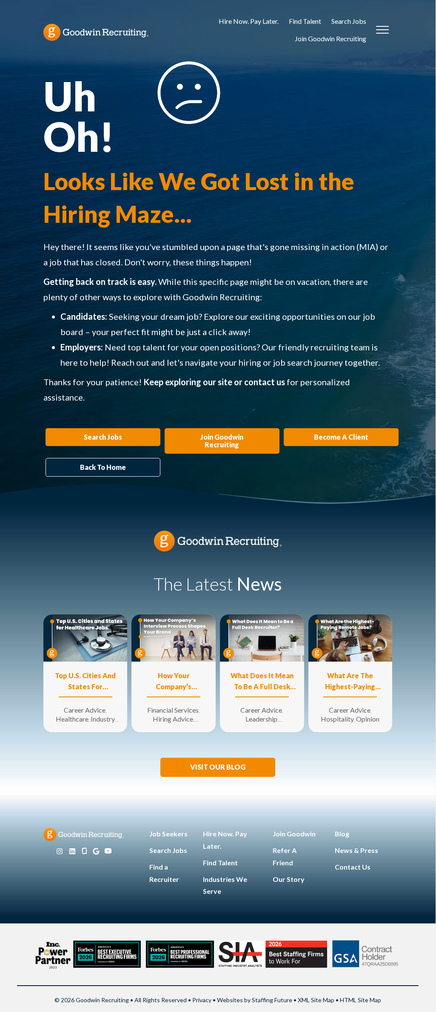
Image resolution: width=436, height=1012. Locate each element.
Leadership (261, 719)
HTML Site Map (360, 999)
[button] (217, 767)
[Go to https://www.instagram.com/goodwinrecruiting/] (59, 851)
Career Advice (84, 710)
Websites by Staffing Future (254, 999)
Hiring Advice (173, 719)
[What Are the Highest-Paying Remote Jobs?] (350, 637)
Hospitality (337, 719)
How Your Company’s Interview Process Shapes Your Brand (173, 681)
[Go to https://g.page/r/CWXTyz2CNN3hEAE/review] (96, 851)
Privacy (201, 999)
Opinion (367, 719)
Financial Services (173, 710)
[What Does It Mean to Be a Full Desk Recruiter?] (262, 637)
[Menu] (382, 30)
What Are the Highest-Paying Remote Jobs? (350, 681)
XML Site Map (316, 999)
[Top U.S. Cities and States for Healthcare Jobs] (85, 637)
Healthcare (72, 719)
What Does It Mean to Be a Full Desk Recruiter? (262, 681)
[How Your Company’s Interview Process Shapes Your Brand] (173, 637)
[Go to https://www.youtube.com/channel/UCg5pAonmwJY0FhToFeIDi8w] (108, 851)
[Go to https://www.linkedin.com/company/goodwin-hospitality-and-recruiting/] (72, 851)
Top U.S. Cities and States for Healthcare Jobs (85, 681)
